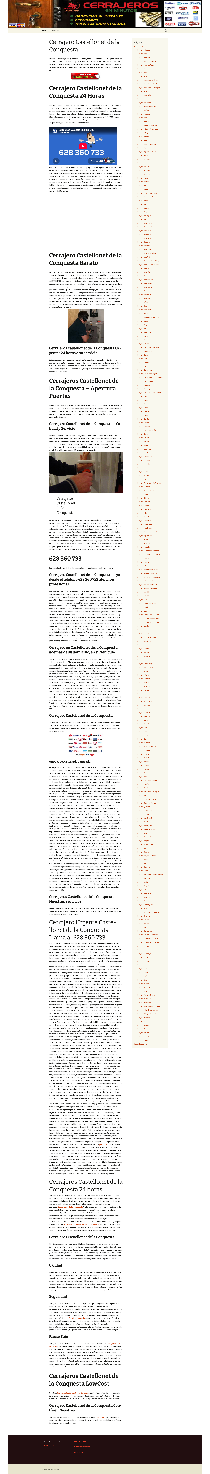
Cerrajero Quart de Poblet (146, 803)
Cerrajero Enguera (143, 460)
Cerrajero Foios (142, 479)
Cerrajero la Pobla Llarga (145, 596)
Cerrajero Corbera (143, 426)
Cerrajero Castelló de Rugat (147, 374)
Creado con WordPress (50, 1469)
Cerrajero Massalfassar (145, 660)
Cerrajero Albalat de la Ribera (147, 80)
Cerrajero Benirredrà (144, 287)
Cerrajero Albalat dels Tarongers (148, 87)
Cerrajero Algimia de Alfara (146, 151)
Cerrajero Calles (142, 336)
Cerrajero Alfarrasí (143, 136)
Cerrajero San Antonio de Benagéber (150, 874)
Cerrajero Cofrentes (144, 423)
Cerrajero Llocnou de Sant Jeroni (148, 618)
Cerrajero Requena (143, 841)
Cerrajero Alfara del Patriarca (147, 129)
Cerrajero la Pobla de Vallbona (147, 588)
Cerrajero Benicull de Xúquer (147, 253)
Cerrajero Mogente (143, 686)
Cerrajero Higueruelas (145, 536)
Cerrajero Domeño (143, 445)
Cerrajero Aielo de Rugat (145, 65)
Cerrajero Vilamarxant (144, 999)
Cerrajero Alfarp (142, 133)
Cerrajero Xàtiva (142, 1021)
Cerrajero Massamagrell (145, 664)
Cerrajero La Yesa (143, 600)
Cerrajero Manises (143, 645)
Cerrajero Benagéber (144, 223)
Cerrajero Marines (143, 652)
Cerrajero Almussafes (144, 170)
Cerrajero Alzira (142, 178)
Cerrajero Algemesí (144, 148)
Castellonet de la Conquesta (70, 1207)
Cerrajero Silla (142, 908)
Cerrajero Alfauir (143, 140)
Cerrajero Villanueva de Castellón (149, 1006)
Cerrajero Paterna (143, 754)
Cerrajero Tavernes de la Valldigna (149, 938)
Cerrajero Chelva (143, 404)
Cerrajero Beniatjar (143, 246)
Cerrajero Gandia (143, 494)
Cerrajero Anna (142, 185)
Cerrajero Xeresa (143, 1029)
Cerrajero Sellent (143, 889)
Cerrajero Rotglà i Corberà (146, 856)
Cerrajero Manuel (143, 648)
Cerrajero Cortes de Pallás (146, 430)
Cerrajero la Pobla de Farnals (147, 584)
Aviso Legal (78, 1452)
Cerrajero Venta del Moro (146, 995)
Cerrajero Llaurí (142, 607)
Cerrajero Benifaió (143, 257)
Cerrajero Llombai (143, 626)
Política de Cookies (81, 1441)
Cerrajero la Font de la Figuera (147, 569)
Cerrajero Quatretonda (145, 810)
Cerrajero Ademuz (143, 50)
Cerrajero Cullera (143, 438)
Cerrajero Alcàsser (143, 110)
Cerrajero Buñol (142, 328)
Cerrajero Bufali (142, 321)
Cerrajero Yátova (143, 1036)
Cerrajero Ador (142, 54)
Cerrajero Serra (142, 901)
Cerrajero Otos (142, 739)
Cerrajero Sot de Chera (145, 923)
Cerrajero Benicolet (144, 249)
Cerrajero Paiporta (143, 743)
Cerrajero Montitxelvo (144, 701)
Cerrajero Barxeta (143, 208)
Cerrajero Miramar (143, 679)
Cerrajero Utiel (142, 980)
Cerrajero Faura (142, 472)
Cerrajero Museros (143, 712)
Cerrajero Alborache (144, 95)
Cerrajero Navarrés (143, 720)
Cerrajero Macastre (144, 641)
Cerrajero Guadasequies (145, 524)
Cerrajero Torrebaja (144, 953)
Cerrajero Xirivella (143, 1033)
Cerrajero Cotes (142, 434)
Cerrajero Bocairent (144, 310)
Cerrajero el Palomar (144, 453)
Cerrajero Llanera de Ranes (146, 603)
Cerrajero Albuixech (144, 103)
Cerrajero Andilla (143, 182)
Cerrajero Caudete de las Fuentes (149, 392)
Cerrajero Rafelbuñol (144, 818)
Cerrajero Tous (142, 969)
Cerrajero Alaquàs (143, 69)
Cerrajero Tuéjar (142, 972)
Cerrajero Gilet (142, 513)
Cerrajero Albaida (143, 72)
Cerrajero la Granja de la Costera (148, 577)
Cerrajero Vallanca (143, 987)
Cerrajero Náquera (143, 716)
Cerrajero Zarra (142, 1040)
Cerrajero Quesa (143, 814)
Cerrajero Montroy (143, 705)
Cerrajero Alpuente (143, 174)
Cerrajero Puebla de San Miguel (148, 792)
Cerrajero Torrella (143, 957)
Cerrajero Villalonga (144, 1002)
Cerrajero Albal (142, 76)
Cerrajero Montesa (143, 697)
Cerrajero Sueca (142, 927)
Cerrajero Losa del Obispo (146, 637)
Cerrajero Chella (142, 400)
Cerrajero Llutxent (143, 630)
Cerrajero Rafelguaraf (144, 825)
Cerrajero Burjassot (144, 332)
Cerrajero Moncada (143, 690)
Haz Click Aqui (49, 1445)
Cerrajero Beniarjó (143, 242)
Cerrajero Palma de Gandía (146, 746)
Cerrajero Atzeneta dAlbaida (147, 197)
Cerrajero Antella (143, 189)
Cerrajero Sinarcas (143, 916)
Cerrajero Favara (143, 475)
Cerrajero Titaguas (143, 950)
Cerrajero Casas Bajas (145, 370)
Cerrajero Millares (143, 675)
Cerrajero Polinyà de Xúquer (147, 780)
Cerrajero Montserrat (144, 709)
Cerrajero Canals (143, 344)
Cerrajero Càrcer (143, 355)
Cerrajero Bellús (142, 219)
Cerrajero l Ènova (143, 562)
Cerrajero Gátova (143, 498)
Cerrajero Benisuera (144, 298)
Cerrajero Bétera (143, 302)
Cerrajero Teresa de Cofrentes (148, 942)
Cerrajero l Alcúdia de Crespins (148, 551)
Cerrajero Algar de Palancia (146, 144)
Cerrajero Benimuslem (145, 280)
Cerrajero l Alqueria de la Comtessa (149, 554)
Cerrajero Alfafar (143, 121)
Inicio (44, 31)
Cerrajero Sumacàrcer (145, 931)
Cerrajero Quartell (143, 807)
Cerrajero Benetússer (144, 238)
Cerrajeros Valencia (77, 1318)
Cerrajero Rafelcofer (144, 822)
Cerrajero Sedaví (143, 882)
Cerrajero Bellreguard (144, 215)
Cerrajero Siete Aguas (145, 905)
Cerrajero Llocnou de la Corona (148, 615)
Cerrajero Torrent (143, 961)
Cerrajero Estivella (143, 464)
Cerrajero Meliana (143, 671)
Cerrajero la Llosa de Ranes (146, 581)
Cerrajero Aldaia (142, 118)
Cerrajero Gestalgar (144, 509)
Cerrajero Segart (143, 886)
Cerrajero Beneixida (144, 234)
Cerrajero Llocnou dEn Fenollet (148, 622)
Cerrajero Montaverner (145, 694)
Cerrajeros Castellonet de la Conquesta (81, 1224)
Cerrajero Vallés (142, 991)
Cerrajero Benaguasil (144, 227)
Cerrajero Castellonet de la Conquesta (150, 377)
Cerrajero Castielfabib (145, 381)
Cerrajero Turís (142, 976)
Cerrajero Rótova (143, 859)
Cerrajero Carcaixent (144, 351)
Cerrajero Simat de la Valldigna (148, 912)
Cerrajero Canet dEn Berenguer (148, 347)
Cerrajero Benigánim (144, 272)
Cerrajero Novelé (143, 724)
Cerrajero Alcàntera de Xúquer (148, 106)
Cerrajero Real (142, 833)
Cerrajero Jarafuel (143, 543)
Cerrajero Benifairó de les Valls (148, 264)
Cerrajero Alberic (143, 91)
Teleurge (100, 1417)
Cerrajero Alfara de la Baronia (147, 125)
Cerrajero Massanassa (145, 667)
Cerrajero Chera (142, 408)
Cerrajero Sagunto (143, 867)
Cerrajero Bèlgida (143, 212)
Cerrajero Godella (143, 517)
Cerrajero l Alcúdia (143, 547)
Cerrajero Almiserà (143, 163)
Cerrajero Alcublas (143, 114)
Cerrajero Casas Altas (144, 366)
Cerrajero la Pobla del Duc (146, 592)
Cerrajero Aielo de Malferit (146, 61)
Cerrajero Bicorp (143, 306)
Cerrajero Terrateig (144, 946)
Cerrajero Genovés (143, 505)
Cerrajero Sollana (143, 920)
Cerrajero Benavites (144, 231)
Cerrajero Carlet (142, 359)
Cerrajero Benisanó (144, 291)
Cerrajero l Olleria (143, 566)
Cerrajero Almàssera (144, 159)
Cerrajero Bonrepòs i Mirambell (148, 317)
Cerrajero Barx (142, 204)
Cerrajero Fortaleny (144, 487)
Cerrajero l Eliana (143, 558)
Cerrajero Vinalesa (143, 1017)
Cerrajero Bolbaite (143, 313)
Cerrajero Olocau (143, 731)
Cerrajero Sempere (144, 893)
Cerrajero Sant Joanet (145, 878)
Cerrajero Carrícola (143, 362)
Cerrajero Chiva (142, 415)
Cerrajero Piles (142, 773)
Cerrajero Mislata (143, 682)
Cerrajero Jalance (143, 539)
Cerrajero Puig (142, 795)
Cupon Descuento (140, 1044)
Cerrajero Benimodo (144, 276)
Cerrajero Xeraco (143, 1025)
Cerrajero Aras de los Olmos (147, 193)
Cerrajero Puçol (142, 788)
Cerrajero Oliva (142, 728)
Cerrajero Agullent (143, 57)
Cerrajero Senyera (143, 897)
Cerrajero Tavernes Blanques (147, 935)
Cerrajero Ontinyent (144, 735)
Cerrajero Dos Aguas (144, 449)
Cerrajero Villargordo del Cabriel (148, 1014)
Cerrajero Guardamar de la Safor (148, 532)
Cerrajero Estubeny (144, 468)
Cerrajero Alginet (143, 155)
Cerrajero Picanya (143, 765)
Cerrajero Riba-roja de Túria (146, 844)
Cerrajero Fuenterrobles (145, 490)
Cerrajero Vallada (143, 984)
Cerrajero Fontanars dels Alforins (149, 483)
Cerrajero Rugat (142, 863)
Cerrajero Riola (142, 848)
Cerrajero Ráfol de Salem (146, 829)
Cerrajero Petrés (143, 761)
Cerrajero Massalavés (144, 656)
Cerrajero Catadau (143, 385)
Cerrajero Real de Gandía (146, 837)
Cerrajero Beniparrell (144, 283)
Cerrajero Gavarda (143, 502)
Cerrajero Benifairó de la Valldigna (149, 261)
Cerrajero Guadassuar (145, 528)
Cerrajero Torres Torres (145, 965)
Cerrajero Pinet (142, 777)
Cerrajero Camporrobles (145, 340)
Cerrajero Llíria (142, 611)
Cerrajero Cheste (143, 411)
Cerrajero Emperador (144, 456)
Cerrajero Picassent (144, 769)
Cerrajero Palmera (143, 750)
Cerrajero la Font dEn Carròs (147, 573)
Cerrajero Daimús (143, 441)
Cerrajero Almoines (144, 167)
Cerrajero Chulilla (143, 419)
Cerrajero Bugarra (143, 325)
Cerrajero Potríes (143, 784)
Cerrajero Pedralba (143, 758)
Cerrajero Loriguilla (143, 633)
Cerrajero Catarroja (144, 389)
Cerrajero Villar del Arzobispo (147, 1010)
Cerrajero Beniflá (143, 268)
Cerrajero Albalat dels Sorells (147, 84)
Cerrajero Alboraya (143, 99)
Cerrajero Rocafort (143, 852)
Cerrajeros (55, 31)
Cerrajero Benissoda (144, 295)
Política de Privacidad (82, 1447)
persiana (103, 1144)
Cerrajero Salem (142, 871)
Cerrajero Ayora (142, 200)
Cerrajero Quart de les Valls (147, 799)
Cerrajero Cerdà (142, 396)
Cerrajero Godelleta (144, 520)
